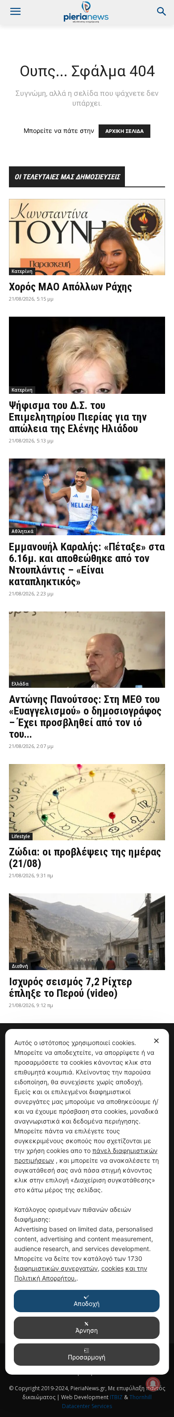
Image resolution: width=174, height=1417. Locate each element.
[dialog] (87, 1202)
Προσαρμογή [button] (86, 1357)
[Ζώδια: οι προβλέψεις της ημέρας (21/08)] (87, 802)
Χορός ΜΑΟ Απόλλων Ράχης (70, 287)
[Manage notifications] (153, 1384)
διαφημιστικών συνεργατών (56, 1268)
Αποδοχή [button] (86, 1303)
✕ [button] (156, 1040)
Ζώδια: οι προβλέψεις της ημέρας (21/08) (85, 858)
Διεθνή (20, 966)
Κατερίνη (22, 271)
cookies (112, 1268)
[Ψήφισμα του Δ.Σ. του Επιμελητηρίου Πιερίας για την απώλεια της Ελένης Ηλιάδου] (87, 355)
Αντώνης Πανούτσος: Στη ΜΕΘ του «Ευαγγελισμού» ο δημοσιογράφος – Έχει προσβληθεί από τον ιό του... (85, 716)
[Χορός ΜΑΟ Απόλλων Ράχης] (87, 237)
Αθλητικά (22, 531)
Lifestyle (21, 836)
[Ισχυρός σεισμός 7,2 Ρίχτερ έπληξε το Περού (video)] (87, 931)
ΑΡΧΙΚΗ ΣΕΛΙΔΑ (124, 131)
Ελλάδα (20, 684)
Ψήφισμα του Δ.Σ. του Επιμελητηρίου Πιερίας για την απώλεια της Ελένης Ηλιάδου (78, 417)
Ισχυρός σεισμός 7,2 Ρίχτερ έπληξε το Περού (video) (70, 987)
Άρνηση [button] (86, 1330)
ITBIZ (117, 1397)
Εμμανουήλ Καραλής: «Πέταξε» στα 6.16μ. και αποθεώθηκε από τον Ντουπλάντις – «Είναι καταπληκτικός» (87, 564)
